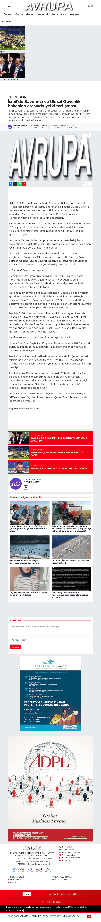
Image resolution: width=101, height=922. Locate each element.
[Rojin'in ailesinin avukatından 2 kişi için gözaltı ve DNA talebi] (30, 579)
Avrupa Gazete (32, 482)
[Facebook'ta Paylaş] (10, 184)
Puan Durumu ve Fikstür (72, 852)
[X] (19, 870)
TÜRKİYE (18, 15)
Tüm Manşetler (68, 855)
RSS (28, 894)
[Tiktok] (41, 870)
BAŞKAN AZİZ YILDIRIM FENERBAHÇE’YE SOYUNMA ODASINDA (47, 916)
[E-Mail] (26, 487)
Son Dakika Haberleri (71, 858)
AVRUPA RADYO (59, 880)
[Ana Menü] (9, 6)
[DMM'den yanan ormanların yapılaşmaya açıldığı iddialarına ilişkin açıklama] (71, 579)
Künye (13, 883)
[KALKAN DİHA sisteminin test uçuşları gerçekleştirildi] (71, 547)
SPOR (64, 15)
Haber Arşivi (67, 861)
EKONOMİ (43, 15)
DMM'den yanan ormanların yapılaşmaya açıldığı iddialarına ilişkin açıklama (70, 595)
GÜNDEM (6, 15)
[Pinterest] (23, 870)
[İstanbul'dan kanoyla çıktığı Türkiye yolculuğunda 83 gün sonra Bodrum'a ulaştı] (30, 513)
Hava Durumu (68, 847)
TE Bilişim (57, 902)
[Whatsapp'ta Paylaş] (19, 184)
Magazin (74, 15)
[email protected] (42, 864)
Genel (23, 97)
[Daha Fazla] (24, 184)
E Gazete (6, 22)
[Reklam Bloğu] (50, 693)
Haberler (12, 97)
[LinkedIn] (32, 870)
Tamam (19, 910)
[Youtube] (37, 870)
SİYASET (30, 15)
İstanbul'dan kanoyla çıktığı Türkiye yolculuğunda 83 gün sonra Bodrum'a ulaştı (28, 528)
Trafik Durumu (68, 850)
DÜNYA (54, 15)
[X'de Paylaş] (15, 184)
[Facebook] (14, 870)
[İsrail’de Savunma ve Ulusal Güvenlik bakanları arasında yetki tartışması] (50, 156)
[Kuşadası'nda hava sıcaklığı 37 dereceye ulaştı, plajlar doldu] (30, 547)
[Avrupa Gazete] (49, 6)
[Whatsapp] (50, 870)
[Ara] (92, 6)
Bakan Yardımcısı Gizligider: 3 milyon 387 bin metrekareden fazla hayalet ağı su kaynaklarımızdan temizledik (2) (71, 528)
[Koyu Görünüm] (89, 6)
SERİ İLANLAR (16, 880)
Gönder (15, 647)
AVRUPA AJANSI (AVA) (62, 877)
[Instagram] (28, 870)
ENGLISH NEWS (17, 877)
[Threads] (46, 870)
